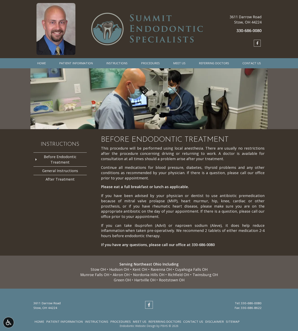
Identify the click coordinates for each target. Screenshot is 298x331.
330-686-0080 (203, 244)
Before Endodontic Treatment (60, 159)
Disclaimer (214, 321)
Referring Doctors (214, 63)
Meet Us (179, 63)
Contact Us (251, 63)
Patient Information (76, 63)
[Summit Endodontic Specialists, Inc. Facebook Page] (257, 43)
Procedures (150, 63)
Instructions (117, 63)
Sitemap (233, 321)
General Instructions (60, 170)
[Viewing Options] (8, 322)
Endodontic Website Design (138, 326)
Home (41, 63)
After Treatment (60, 179)
